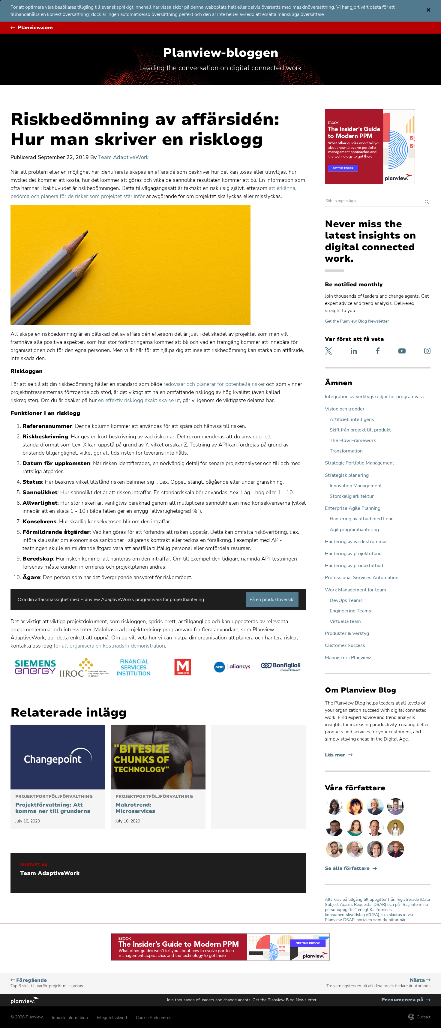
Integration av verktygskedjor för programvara (374, 397)
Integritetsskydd (112, 1017)
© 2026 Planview (26, 1017)
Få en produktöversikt (272, 599)
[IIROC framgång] (84, 668)
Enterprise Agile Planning (352, 508)
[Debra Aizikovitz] (376, 814)
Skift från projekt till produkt (360, 430)
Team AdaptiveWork (123, 157)
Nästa (378, 982)
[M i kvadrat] (182, 668)
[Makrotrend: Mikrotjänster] (158, 757)
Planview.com (35, 28)
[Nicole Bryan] (376, 857)
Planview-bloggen (220, 53)
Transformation (346, 451)
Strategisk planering (347, 475)
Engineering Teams (350, 611)
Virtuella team (345, 621)
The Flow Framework (353, 440)
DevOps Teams (346, 600)
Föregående (46, 982)
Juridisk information (70, 1017)
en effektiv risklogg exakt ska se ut (139, 400)
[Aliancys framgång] (231, 668)
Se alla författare (347, 868)
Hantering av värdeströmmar (356, 542)
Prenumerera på (405, 1000)
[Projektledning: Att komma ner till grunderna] (57, 757)
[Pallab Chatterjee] (335, 836)
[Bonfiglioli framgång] (281, 668)
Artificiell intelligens (352, 419)
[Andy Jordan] (395, 857)
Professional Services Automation (361, 578)
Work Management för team (355, 590)
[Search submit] (427, 202)
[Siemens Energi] (35, 668)
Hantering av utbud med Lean (362, 519)
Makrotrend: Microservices (154, 804)
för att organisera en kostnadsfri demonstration (109, 645)
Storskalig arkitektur (352, 496)
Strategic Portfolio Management (359, 463)
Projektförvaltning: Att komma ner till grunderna (54, 804)
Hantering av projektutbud (353, 554)
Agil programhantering (354, 530)
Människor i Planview (348, 658)
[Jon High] (335, 857)
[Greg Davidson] (395, 814)
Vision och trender (344, 409)
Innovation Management (356, 486)
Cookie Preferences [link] (153, 1017)
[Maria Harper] (355, 836)
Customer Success (345, 645)
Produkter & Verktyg (347, 633)
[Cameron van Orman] (355, 857)
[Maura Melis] (395, 836)
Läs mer (338, 755)
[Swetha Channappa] (335, 814)
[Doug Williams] (376, 836)
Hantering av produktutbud (354, 566)
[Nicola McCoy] (355, 814)
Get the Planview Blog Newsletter (357, 321)
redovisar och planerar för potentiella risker (214, 384)
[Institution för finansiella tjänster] (133, 668)
